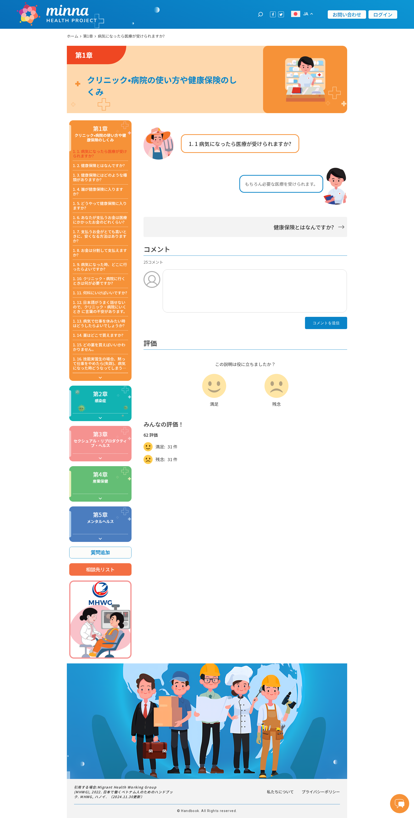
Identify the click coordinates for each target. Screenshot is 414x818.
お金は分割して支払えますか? (100, 252)
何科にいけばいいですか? (100, 292)
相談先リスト (100, 569)
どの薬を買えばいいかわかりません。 (99, 347)
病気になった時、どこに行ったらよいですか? (100, 266)
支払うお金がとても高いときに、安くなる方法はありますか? (100, 236)
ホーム (72, 36)
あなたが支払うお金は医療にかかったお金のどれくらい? (100, 219)
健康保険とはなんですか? (99, 165)
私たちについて (280, 792)
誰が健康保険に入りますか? (98, 191)
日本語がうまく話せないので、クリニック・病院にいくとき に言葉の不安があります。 (100, 307)
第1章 (88, 36)
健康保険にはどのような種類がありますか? (100, 177)
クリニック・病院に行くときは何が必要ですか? (99, 280)
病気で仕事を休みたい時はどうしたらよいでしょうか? (99, 323)
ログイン (382, 14)
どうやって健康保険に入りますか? (100, 205)
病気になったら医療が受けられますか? (100, 153)
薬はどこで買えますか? (98, 335)
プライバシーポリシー (321, 792)
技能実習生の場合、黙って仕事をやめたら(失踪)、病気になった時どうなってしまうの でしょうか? (99, 363)
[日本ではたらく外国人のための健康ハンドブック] (57, 14)
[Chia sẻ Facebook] (273, 14)
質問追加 (100, 552)
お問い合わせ (347, 14)
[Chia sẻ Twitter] (281, 14)
